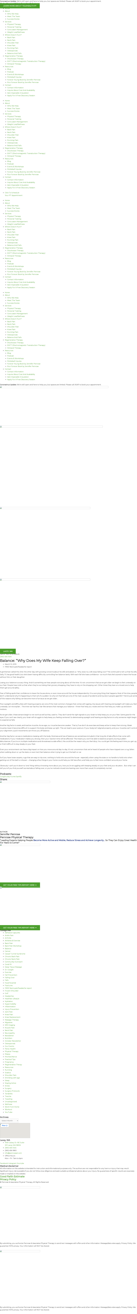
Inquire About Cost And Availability (21, 90)
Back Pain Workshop (13, 946)
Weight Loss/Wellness (16, 32)
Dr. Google (9, 970)
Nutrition (8, 1038)
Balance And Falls (14, 53)
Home (7, 8)
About (7, 11)
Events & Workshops (15, 74)
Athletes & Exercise (12, 941)
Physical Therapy (14, 24)
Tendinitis (8, 1094)
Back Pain (11, 37)
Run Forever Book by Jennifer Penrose (23, 82)
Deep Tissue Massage (13, 967)
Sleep (7, 1080)
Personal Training (14, 27)
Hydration (9, 1001)
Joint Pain (9, 1012)
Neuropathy (10, 1033)
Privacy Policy (8, 1179)
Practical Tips (10, 1059)
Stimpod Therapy (14, 64)
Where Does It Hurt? (13, 35)
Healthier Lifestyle (12, 999)
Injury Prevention (12, 1009)
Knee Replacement (12, 1017)
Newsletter (9, 1036)
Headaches (9, 996)
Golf (6, 993)
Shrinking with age (12, 1078)
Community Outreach (14, 962)
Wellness (8, 1104)
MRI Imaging (10, 1025)
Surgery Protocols (12, 1091)
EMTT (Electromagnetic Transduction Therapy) (26, 61)
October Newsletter (13, 1041)
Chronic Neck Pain (12, 959)
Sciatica (8, 1073)
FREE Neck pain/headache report (18, 988)
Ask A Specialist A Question (18, 93)
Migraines (8, 1022)
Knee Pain (11, 45)
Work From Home (12, 1107)
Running (8, 1070)
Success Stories (13, 19)
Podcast (10, 72)
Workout (8, 1109)
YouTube (8, 1112)
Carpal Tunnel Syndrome (15, 954)
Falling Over (10, 978)
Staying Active (10, 1083)
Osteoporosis (12, 51)
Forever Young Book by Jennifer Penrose (23, 80)
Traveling (8, 1099)
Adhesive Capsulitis (12, 933)
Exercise (8, 972)
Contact (8, 85)
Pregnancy (9, 1062)
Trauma (8, 1096)
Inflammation (10, 1007)
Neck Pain (11, 40)
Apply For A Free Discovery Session (21, 96)
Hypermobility (10, 1004)
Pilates (7, 1054)
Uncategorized (11, 1102)
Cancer (8, 951)
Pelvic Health (10, 1049)
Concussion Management (17, 30)
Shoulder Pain (13, 43)
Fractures (9, 985)
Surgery (8, 1088)
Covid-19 (8, 964)
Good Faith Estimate (12, 1176)
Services (8, 22)
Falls (6, 980)
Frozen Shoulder (12, 991)
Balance (8, 949)
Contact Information (15, 88)
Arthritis (8, 938)
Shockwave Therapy (15, 59)
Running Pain (12, 48)
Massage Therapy (12, 1020)
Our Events (9, 1046)
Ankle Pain (9, 935)
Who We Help (13, 14)
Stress (7, 1086)
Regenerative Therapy (14, 56)
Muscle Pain (10, 1028)
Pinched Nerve (11, 1057)
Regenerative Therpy (13, 1065)
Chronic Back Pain (12, 956)
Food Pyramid (10, 983)
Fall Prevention (11, 975)
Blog (9, 69)
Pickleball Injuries (14, 77)
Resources (9, 67)
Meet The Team (13, 16)
